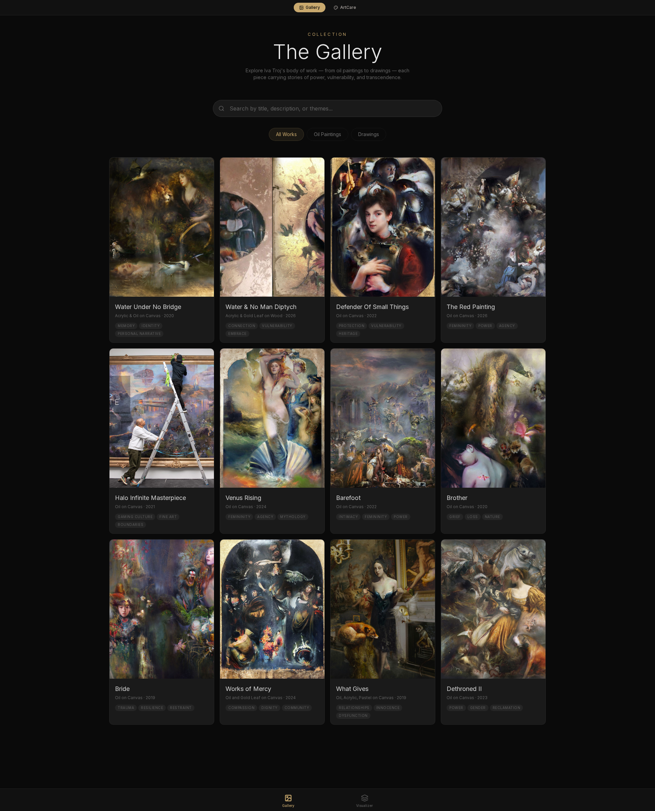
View (134, 324)
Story (166, 324)
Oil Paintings (327, 134)
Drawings (368, 134)
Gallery (313, 7)
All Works (286, 134)
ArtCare (348, 7)
